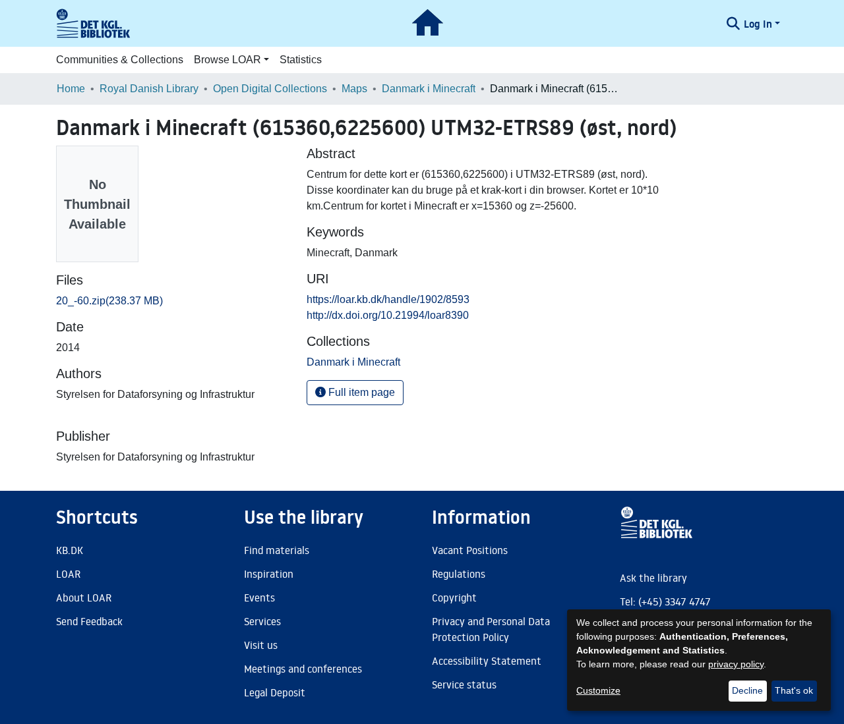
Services (262, 621)
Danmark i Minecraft (428, 88)
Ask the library (653, 577)
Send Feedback (89, 621)
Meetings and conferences (303, 668)
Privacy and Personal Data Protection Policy (491, 629)
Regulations (458, 573)
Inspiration (268, 573)
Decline (747, 690)
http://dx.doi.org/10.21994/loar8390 (388, 315)
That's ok (794, 690)
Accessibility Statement (486, 660)
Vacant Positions (470, 550)
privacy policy (736, 664)
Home (71, 88)
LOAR (68, 573)
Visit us (261, 645)
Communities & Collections (119, 59)
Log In (758, 23)
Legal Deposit (274, 692)
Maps (354, 88)
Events (259, 597)
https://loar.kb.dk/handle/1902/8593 (388, 299)
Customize (598, 690)
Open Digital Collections (270, 88)
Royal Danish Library (149, 88)
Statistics (301, 59)
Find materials (276, 550)
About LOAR (83, 597)
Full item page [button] (360, 392)
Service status (464, 684)
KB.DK (69, 550)
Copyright (454, 597)
